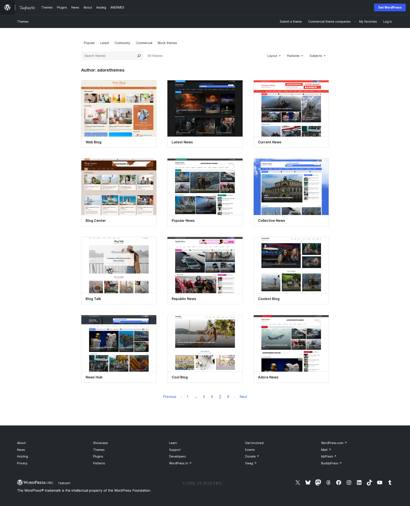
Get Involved (254, 443)
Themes (23, 21)
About (21, 443)
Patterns (99, 463)
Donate (252, 456)
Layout (272, 55)
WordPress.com (334, 443)
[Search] (139, 55)
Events (250, 450)
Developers (177, 456)
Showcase (100, 443)
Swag (251, 463)
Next (243, 396)
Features (293, 55)
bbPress (329, 456)
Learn (173, 443)
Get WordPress (390, 7)
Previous (169, 396)
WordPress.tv (180, 463)
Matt (326, 450)
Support (175, 450)
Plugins (98, 456)
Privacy (22, 463)
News (21, 450)
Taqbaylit (64, 483)
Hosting (22, 456)
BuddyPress (331, 463)
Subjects (316, 55)
